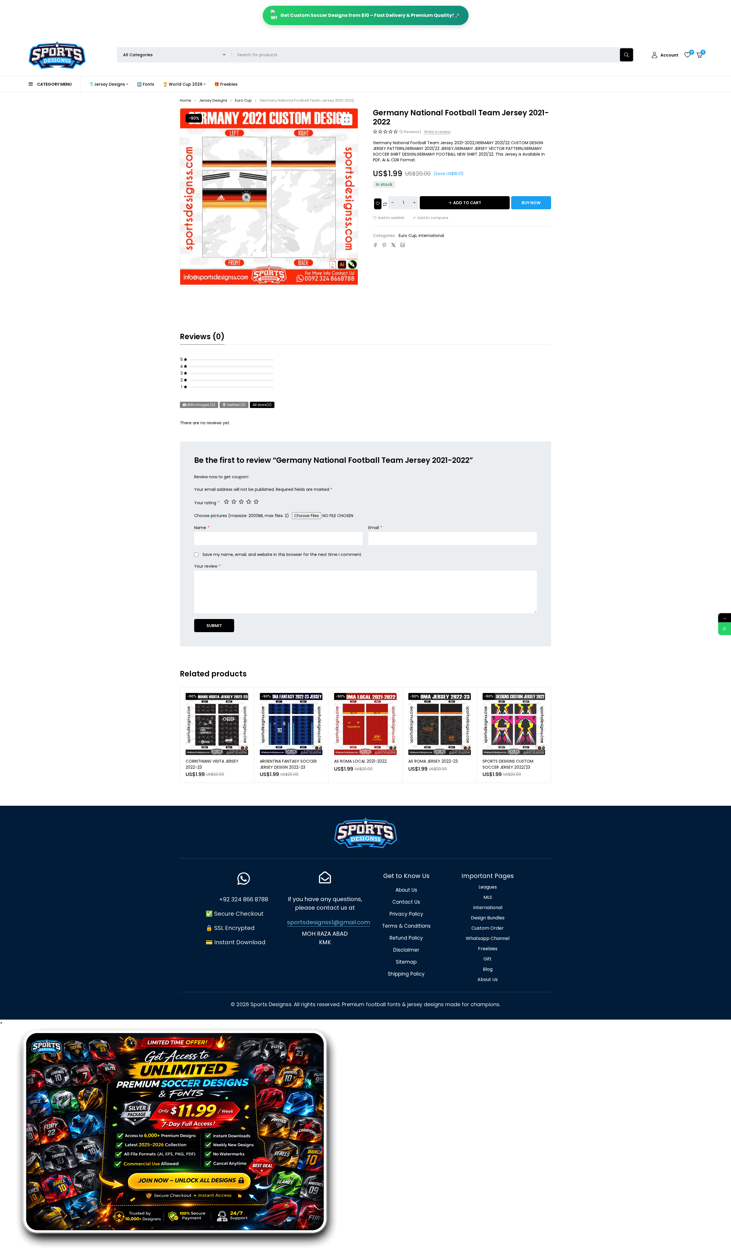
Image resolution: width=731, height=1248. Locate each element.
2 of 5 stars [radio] (234, 501)
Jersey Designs (213, 100)
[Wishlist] (687, 55)
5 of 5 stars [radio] (257, 501)
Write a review (437, 132)
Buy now (531, 203)
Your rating (207, 503)
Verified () (236, 404)
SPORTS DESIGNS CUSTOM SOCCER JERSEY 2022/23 (433, 764)
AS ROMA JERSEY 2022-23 (358, 761)
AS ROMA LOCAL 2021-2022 (286, 761)
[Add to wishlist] (388, 217)
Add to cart (467, 203)
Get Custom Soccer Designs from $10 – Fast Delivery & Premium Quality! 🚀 (370, 15)
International (431, 235)
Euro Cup (243, 100)
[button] (346, 119)
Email (375, 527)
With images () (200, 404)
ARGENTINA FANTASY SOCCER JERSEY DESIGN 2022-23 (214, 764)
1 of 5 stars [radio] (227, 501)
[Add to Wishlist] (377, 203)
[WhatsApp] (724, 628)
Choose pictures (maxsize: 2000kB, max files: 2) (241, 516)
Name (202, 527)
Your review (207, 566)
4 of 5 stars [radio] (249, 501)
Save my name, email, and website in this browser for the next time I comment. (282, 554)
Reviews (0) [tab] (202, 336)
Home (185, 100)
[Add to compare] (430, 217)
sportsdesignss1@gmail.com (328, 922)
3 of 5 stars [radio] (242, 501)
